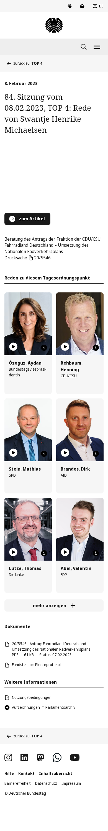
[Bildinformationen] (44, 347)
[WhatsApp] (57, 757)
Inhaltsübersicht (55, 773)
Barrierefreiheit (17, 783)
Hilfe (9, 773)
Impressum (71, 783)
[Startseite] (54, 25)
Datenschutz (46, 783)
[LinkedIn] (24, 757)
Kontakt (26, 773)
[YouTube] (75, 757)
